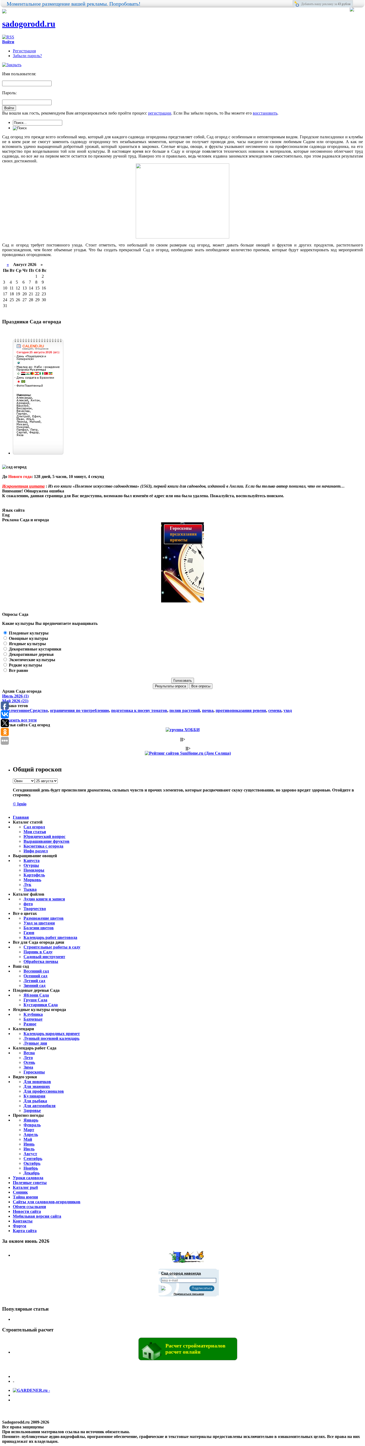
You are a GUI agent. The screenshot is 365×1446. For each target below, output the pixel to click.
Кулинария (34, 1096)
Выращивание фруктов (46, 841)
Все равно (18, 670)
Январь (31, 1120)
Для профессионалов (44, 1091)
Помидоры (34, 870)
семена (274, 710)
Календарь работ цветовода (50, 937)
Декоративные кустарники (34, 649)
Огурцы (31, 865)
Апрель (31, 1134)
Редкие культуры (25, 665)
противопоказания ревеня (241, 710)
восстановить (265, 113)
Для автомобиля (40, 1105)
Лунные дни (35, 1043)
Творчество (35, 908)
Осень (29, 1062)
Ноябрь (31, 1168)
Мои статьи (35, 831)
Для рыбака (35, 1101)
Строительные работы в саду (52, 947)
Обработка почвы (41, 961)
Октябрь (32, 1163)
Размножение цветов (44, 918)
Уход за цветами (39, 923)
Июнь (29, 1144)
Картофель (34, 875)
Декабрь (32, 1173)
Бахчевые (33, 1019)
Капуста (32, 860)
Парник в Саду (38, 952)
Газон (29, 932)
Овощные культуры (28, 638)
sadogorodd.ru (28, 24)
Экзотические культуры (31, 659)
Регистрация (24, 51)
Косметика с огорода (43, 846)
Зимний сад (34, 985)
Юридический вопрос (44, 836)
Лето (28, 1057)
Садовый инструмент (44, 956)
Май (28, 1139)
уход (288, 710)
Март (29, 1129)
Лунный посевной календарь (51, 1038)
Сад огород (34, 827)
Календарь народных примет (52, 1033)
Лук (27, 884)
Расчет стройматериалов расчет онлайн (195, 1349)
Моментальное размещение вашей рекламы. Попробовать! (74, 4)
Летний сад (34, 980)
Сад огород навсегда (181, 1273)
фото (28, 904)
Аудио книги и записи (44, 899)
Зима (28, 1067)
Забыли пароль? (27, 55)
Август (30, 1153)
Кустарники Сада (41, 1004)
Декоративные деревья (31, 654)
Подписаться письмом (189, 1293)
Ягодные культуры (27, 643)
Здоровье (32, 1110)
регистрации (159, 113)
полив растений (184, 710)
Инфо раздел (36, 851)
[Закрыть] (11, 64)
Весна (29, 1053)
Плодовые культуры (28, 633)
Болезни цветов (39, 928)
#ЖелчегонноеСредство (25, 710)
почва (207, 710)
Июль (29, 1149)
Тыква (30, 889)
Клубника (33, 1014)
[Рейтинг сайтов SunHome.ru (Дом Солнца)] (188, 753)
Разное (30, 1024)
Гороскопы (34, 1072)
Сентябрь (33, 1158)
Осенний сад (35, 976)
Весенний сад (36, 971)
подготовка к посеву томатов (139, 710)
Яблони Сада (36, 995)
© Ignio (19, 804)
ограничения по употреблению (79, 710)
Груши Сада (35, 1000)
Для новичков (37, 1081)
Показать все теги (19, 720)
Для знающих (37, 1086)
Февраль (32, 1125)
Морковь (32, 879)
